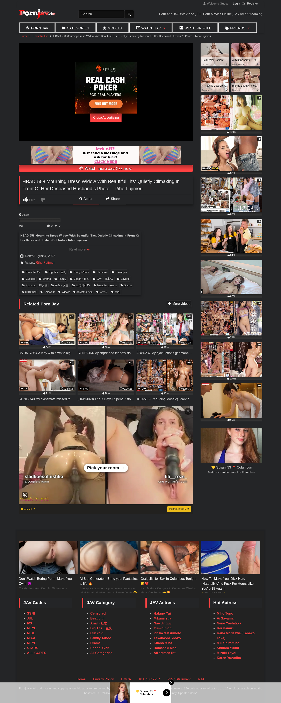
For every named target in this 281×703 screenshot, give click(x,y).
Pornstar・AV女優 (36, 285)
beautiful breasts (107, 285)
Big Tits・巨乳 (57, 272)
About (87, 199)
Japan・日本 (81, 278)
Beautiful (97, 618)
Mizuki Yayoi (226, 653)
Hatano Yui (162, 613)
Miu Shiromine (228, 643)
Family (62, 278)
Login (236, 3)
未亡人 (104, 291)
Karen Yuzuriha (229, 658)
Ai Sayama (225, 618)
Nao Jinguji (162, 623)
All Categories (101, 653)
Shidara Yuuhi (228, 648)
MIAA (31, 638)
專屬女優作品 (85, 291)
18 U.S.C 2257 (149, 679)
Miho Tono (225, 613)
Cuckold (30, 278)
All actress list (164, 653)
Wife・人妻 (61, 285)
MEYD (32, 628)
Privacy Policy (103, 679)
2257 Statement (178, 679)
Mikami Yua (162, 618)
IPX (29, 623)
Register (252, 3)
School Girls (99, 648)
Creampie (121, 272)
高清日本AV (83, 285)
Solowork (49, 291)
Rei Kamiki (225, 628)
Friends (237, 28)
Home (24, 36)
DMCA (126, 679)
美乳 (117, 291)
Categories (78, 28)
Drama (47, 278)
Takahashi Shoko (167, 638)
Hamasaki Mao (165, 648)
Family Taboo (100, 638)
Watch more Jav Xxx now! (108, 168)
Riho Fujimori (45, 262)
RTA (201, 679)
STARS (32, 648)
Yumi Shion (163, 628)
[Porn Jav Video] (37, 14)
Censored (102, 272)
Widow (66, 291)
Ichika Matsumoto (167, 633)
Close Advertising (106, 117)
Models (115, 28)
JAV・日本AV (105, 278)
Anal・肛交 (98, 623)
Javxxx (125, 278)
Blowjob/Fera (81, 272)
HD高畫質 (31, 291)
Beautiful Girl (40, 36)
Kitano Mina (163, 643)
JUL (30, 618)
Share (115, 199)
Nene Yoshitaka (229, 623)
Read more (77, 249)
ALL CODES (36, 653)
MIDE (31, 633)
